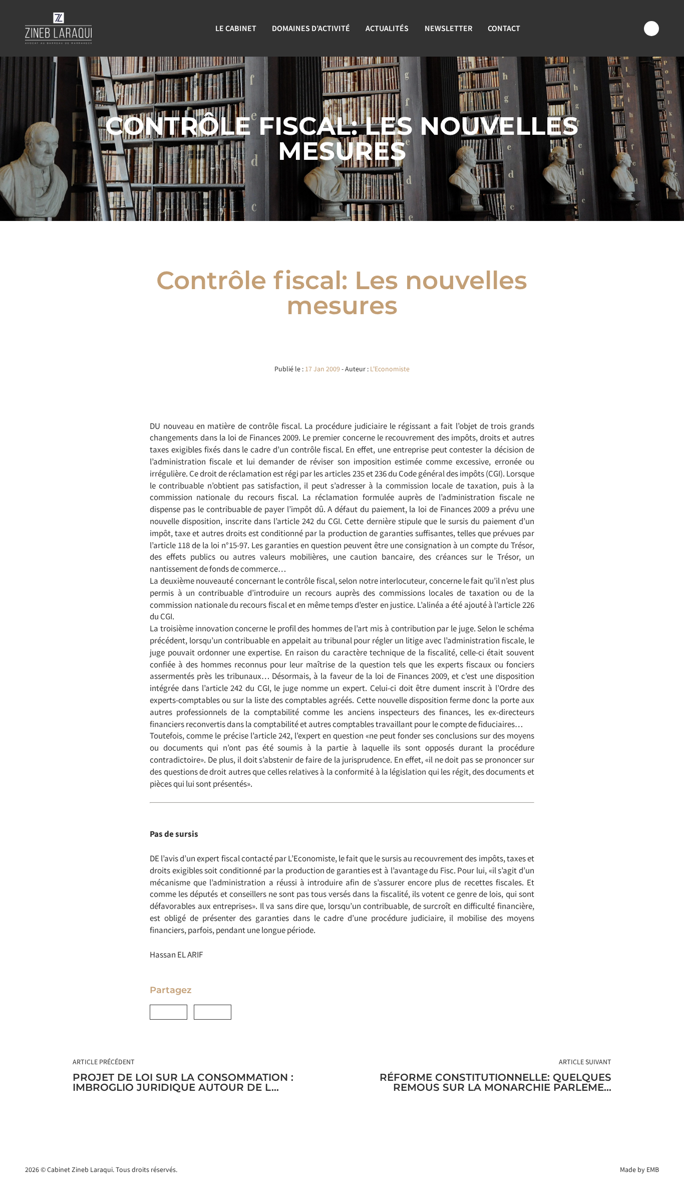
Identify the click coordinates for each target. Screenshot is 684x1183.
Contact (504, 28)
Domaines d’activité (311, 28)
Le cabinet (235, 28)
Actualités (387, 28)
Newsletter (448, 28)
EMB (652, 1169)
